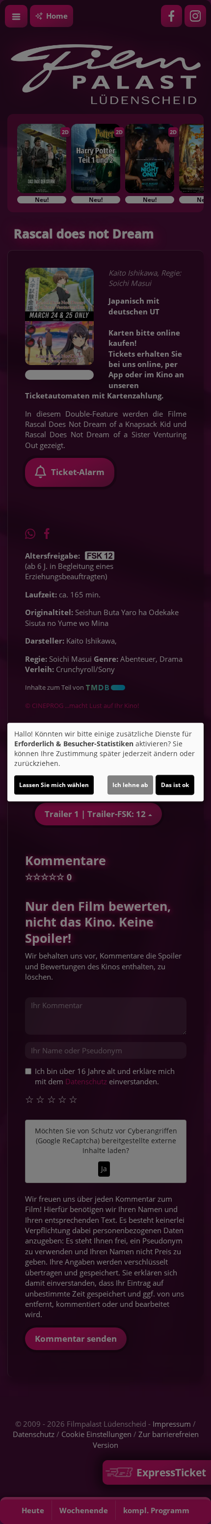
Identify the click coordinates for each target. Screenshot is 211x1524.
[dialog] (105, 762)
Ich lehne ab (130, 785)
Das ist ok (175, 785)
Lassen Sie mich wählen (54, 785)
